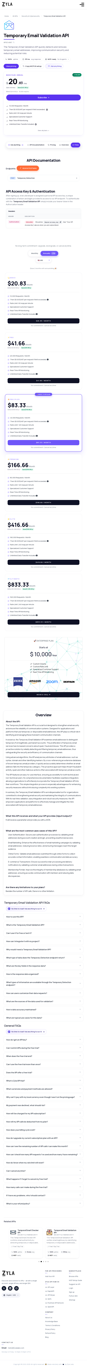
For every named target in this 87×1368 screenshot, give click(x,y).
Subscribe (42, 97)
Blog (46, 1337)
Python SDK (73, 1296)
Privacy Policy (50, 1329)
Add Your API (49, 1276)
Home (7, 16)
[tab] (36, 145)
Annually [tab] (49, 253)
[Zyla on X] (4, 1288)
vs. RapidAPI (49, 1291)
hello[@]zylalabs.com (16, 1348)
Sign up (71, 1292)
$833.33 (43, 622)
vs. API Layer (49, 1287)
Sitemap (72, 1300)
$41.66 (43, 381)
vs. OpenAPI (49, 1307)
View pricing (11, 66)
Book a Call (43, 695)
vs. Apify (48, 1299)
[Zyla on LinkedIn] (10, 1288)
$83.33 (43, 442)
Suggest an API (74, 1284)
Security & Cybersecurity (31, 16)
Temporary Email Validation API (55, 16)
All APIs (15, 16)
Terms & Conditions (52, 1325)
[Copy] (60, 222)
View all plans (42, 130)
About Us (48, 1317)
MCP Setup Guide (75, 1280)
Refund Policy (50, 1333)
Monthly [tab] (34, 253)
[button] (43, 916)
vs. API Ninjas (50, 1295)
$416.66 (43, 562)
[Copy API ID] (14, 42)
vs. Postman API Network (54, 1303)
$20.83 (43, 321)
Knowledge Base (51, 1321)
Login (71, 1288)
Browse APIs (73, 1276)
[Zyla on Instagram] (16, 1288)
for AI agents (57, 59)
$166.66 (43, 502)
